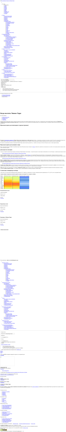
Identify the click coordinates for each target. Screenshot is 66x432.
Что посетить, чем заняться (6, 306)
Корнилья (5, 266)
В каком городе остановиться (9, 288)
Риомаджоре (6, 267)
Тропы (3, 69)
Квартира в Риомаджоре (6, 419)
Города (3, 15)
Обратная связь (15, 423)
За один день (6, 308)
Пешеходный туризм (5, 117)
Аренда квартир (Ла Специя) (7, 418)
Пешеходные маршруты (8, 321)
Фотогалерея (6, 329)
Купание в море (5, 118)
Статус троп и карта (7, 322)
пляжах (34, 146)
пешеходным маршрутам (9, 140)
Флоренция (4, 400)
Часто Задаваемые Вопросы (8, 325)
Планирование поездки (6, 34)
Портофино (4, 398)
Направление (3, 333)
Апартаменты (6, 300)
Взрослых (2, 82)
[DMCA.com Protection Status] (3, 430)
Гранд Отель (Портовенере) (6, 405)
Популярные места (7, 307)
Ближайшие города (7, 268)
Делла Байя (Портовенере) (6, 421)
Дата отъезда (3, 80)
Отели (3, 298)
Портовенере (4, 401)
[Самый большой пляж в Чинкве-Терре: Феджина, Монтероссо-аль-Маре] (16, 163)
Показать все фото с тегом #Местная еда (7, 374)
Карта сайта (33, 423)
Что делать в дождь (7, 317)
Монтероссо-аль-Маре (8, 264)
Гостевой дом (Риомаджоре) (7, 420)
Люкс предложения (7, 304)
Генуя (3, 399)
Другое (3, 73)
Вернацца (5, 265)
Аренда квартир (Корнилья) (6, 407)
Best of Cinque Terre (5, 370)
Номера (2, 84)
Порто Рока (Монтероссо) (6, 408)
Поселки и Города (5, 262)
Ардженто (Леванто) (5, 406)
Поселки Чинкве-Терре (8, 263)
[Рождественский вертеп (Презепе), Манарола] (14, 153)
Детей (2, 83)
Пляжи (5, 312)
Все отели (6, 299)
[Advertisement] (33, 104)
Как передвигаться (7, 284)
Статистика (4, 119)
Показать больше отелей (4, 229)
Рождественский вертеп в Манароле (10, 328)
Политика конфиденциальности (24, 423)
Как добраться (6, 283)
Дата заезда (3, 79)
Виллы (5, 302)
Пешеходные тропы (5, 320)
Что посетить (4, 56)
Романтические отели (7, 303)
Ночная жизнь (6, 310)
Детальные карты (7, 296)
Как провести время (7, 289)
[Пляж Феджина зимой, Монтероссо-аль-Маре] (14, 158)
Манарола (4, 394)
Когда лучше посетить (8, 294)
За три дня (6, 309)
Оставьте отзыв (25, 427)
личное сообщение (35, 386)
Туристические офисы (8, 326)
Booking (19, 349)
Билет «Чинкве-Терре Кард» (9, 327)
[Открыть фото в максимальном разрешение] (16, 372)
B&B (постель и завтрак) (8, 301)
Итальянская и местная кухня (9, 311)
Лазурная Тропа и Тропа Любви (9, 323)
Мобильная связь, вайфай (8, 295)
